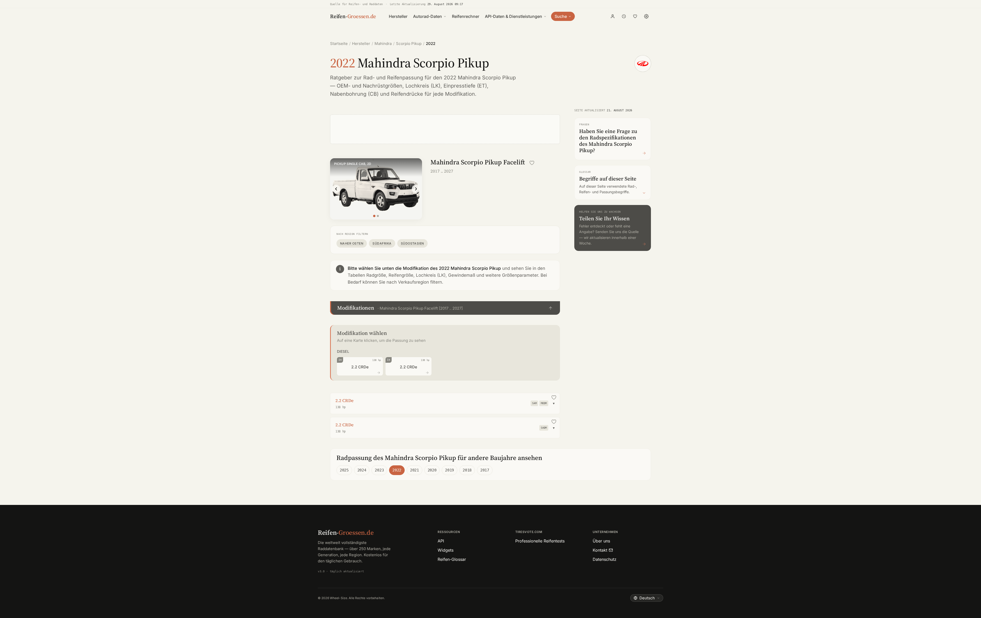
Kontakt (600, 550)
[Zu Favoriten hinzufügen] (531, 162)
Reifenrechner (465, 16)
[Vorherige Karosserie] (336, 189)
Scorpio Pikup (409, 43)
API (441, 540)
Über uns (601, 540)
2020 (432, 470)
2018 (467, 470)
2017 (484, 470)
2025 (344, 470)
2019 (449, 470)
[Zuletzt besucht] (623, 16)
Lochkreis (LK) (422, 86)
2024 (361, 470)
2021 (414, 470)
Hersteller (398, 16)
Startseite (339, 43)
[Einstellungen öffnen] (646, 16)
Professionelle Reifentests (540, 540)
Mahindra (383, 43)
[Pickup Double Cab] (378, 216)
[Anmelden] (612, 16)
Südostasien (412, 243)
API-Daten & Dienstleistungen (513, 16)
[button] (445, 308)
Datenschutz (604, 559)
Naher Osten (351, 243)
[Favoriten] (635, 16)
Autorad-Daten (427, 16)
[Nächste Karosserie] (416, 189)
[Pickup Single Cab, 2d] (374, 216)
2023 (379, 470)
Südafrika (381, 243)
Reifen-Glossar (452, 559)
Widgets (445, 550)
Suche (561, 16)
